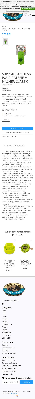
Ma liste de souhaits (9, 353)
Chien (4, 311)
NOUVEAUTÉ (6, 332)
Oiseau (4, 319)
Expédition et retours (9, 371)
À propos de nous (8, 360)
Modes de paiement (9, 368)
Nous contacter (7, 374)
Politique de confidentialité (11, 366)
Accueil (4, 26)
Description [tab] (7, 146)
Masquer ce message (28, 8)
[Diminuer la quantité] (4, 123)
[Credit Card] (17, 396)
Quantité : (5, 119)
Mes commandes (8, 348)
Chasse (4, 327)
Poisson (4, 322)
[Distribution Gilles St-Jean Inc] (13, 15)
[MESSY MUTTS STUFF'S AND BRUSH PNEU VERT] (25, 248)
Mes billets (5, 351)
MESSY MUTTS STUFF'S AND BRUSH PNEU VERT (26, 263)
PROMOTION (6, 335)
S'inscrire (5, 345)
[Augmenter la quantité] (8, 123)
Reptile (4, 330)
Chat (3, 313)
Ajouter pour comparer (10, 136)
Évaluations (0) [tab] (19, 146)
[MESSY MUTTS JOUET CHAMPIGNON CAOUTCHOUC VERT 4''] (9, 248)
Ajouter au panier (17, 128)
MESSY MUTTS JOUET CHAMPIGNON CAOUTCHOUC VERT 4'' (9, 264)
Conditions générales (9, 363)
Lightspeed (13, 393)
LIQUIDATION (6, 338)
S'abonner (26, 382)
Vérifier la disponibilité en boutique (15, 116)
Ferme (4, 316)
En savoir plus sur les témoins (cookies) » (17, 11)
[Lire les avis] (8, 110)
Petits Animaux (7, 324)
